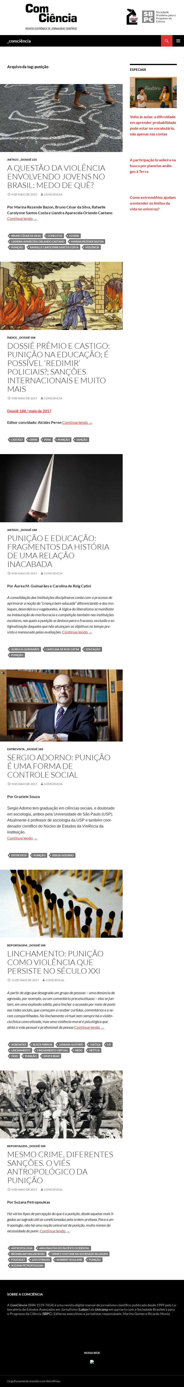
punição (17, 247)
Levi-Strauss (41, 1259)
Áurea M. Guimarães (25, 649)
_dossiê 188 (26, 337)
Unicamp (101, 1309)
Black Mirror (42, 1044)
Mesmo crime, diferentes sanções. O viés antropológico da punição (60, 1167)
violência (92, 247)
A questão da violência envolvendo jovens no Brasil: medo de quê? (56, 176)
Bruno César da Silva (26, 235)
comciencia (53, 194)
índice (12, 337)
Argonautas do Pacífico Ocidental (64, 1248)
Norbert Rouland (69, 1259)
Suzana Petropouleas (27, 1265)
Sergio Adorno (63, 855)
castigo (17, 439)
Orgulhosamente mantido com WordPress (33, 1381)
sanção (81, 439)
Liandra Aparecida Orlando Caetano (37, 241)
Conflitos (55, 235)
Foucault (18, 1259)
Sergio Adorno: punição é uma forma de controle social (58, 765)
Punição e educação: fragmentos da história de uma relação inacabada (58, 551)
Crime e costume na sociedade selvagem (80, 1253)
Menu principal (178, 41)
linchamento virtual (52, 1050)
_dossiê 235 (28, 159)
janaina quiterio (71, 1044)
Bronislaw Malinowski (28, 1253)
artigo (12, 159)
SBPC (47, 1314)
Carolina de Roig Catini (62, 649)
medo (79, 1050)
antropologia (22, 1248)
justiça (95, 1044)
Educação (93, 649)
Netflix (94, 1050)
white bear (51, 1056)
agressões (18, 1044)
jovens (74, 235)
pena (47, 439)
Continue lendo (22, 218)
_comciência (19, 40)
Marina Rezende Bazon (87, 241)
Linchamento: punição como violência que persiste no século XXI (55, 962)
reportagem (17, 945)
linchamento (20, 1050)
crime (33, 439)
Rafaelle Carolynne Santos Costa (54, 247)
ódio (14, 1056)
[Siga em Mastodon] (92, 1361)
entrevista (16, 749)
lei (109, 1044)
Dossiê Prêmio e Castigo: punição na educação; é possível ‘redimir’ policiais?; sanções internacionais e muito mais (58, 367)
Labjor (84, 1309)
